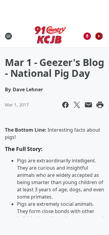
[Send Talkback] (87, 36)
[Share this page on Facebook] (65, 105)
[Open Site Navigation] (8, 36)
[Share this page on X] (77, 105)
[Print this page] (100, 105)
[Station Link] (50, 36)
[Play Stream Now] (99, 36)
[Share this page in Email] (88, 105)
